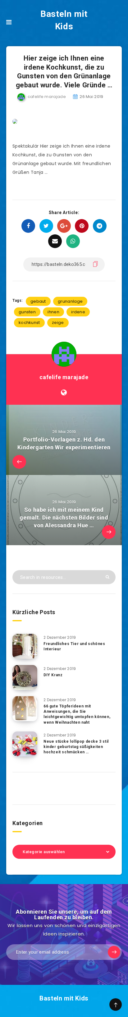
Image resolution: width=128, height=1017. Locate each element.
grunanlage (70, 301)
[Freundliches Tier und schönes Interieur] (24, 646)
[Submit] (107, 576)
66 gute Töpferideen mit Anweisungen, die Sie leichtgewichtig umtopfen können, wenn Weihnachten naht (76, 714)
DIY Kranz (52, 675)
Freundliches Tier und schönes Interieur (74, 646)
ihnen (53, 312)
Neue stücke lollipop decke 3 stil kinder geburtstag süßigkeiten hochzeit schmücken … (76, 747)
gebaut (38, 301)
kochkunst (29, 322)
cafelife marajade (63, 377)
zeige (58, 322)
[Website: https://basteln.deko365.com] (64, 392)
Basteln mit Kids (64, 20)
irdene (78, 312)
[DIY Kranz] (24, 677)
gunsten (27, 312)
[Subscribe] (114, 952)
